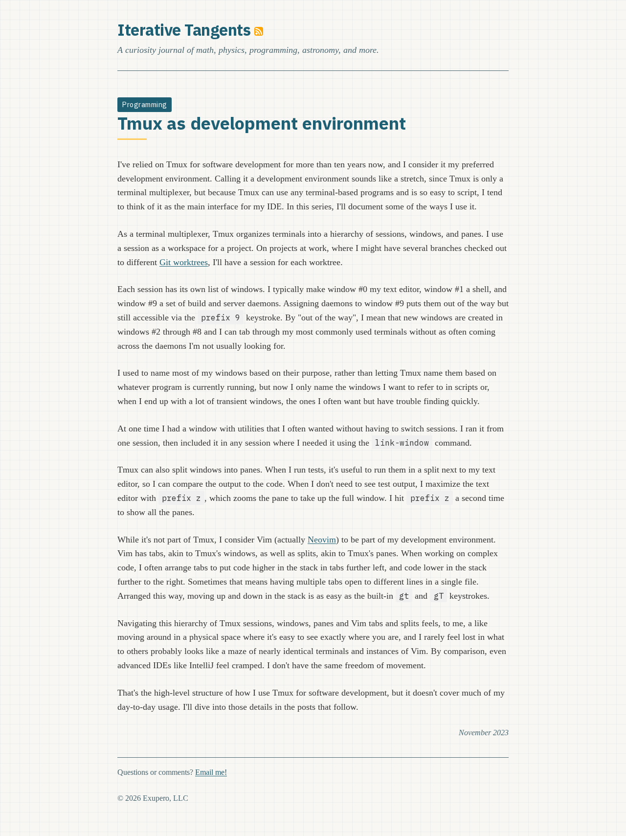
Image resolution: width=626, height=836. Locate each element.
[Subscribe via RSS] (258, 30)
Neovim (322, 539)
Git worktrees (183, 262)
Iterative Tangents (183, 30)
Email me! (211, 772)
